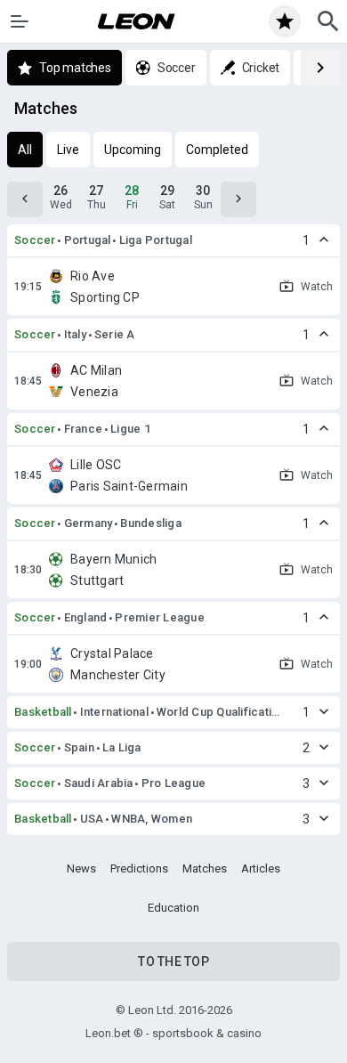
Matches (204, 868)
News (81, 868)
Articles (260, 868)
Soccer (35, 240)
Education (173, 907)
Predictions (139, 868)
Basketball (43, 711)
